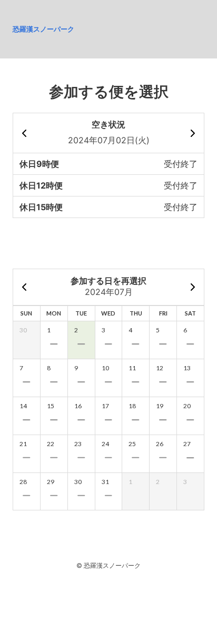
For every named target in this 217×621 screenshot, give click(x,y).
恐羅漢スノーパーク (43, 29)
